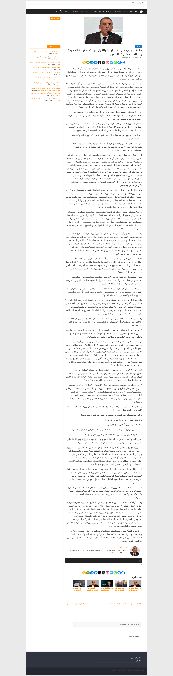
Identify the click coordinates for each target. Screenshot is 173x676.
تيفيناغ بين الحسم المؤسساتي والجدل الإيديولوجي (46, 72)
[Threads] (99, 62)
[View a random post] (56, 11)
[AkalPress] (141, 11)
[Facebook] (123, 62)
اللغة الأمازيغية (128, 11)
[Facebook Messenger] (119, 62)
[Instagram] (107, 62)
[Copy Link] (84, 62)
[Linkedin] (92, 62)
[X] (103, 62)
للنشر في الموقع (136, 658)
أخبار (136, 11)
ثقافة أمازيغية (97, 11)
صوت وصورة (74, 11)
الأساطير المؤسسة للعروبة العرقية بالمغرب (126, 603)
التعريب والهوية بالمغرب (73, 603)
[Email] (88, 62)
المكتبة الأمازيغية (85, 11)
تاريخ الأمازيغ (107, 11)
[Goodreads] (140, 561)
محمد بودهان (125, 57)
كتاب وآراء (118, 11)
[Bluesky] (96, 62)
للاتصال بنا (138, 661)
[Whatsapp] (115, 62)
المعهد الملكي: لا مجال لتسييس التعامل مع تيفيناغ (46, 67)
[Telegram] (111, 62)
